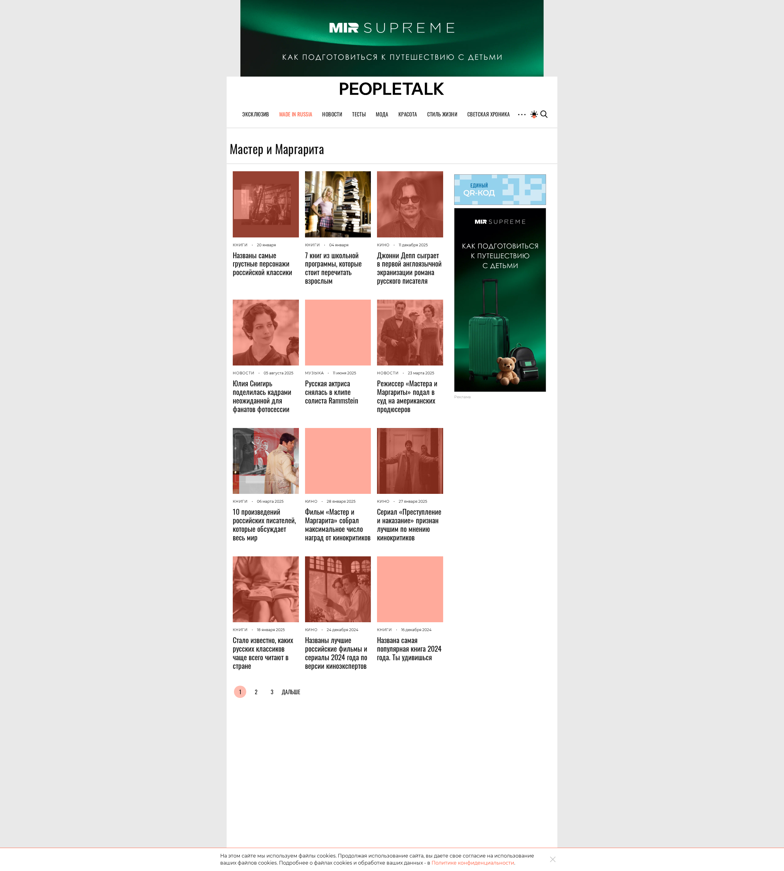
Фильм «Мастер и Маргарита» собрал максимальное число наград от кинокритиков (338, 524)
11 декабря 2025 (413, 245)
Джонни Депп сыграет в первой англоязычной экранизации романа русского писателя (409, 267)
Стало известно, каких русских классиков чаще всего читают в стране (263, 652)
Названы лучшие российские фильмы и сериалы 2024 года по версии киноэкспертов (336, 652)
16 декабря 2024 (416, 629)
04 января (339, 245)
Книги (240, 245)
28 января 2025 (341, 501)
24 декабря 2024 (342, 629)
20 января (266, 245)
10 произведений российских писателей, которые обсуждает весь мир (264, 524)
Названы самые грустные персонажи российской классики (262, 263)
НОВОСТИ (243, 373)
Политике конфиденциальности (473, 863)
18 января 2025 (271, 629)
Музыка (314, 373)
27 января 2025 (413, 501)
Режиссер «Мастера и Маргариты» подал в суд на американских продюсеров (407, 395)
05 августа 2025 (278, 373)
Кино (383, 245)
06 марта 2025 (270, 501)
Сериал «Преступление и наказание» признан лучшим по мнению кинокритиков (409, 524)
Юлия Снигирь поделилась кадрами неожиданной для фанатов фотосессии (262, 395)
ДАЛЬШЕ (291, 692)
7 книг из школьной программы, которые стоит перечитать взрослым (333, 267)
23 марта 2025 (421, 373)
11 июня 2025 (344, 373)
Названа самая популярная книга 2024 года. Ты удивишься (409, 648)
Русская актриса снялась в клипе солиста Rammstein (331, 391)
